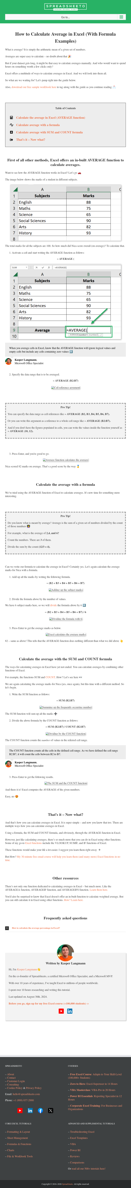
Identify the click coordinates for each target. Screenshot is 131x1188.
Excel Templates (79, 1138)
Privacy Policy (34, 1088)
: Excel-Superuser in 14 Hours (94, 1083)
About (10, 1074)
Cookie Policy (15, 1088)
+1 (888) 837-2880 (23, 1100)
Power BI (75, 1150)
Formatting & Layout (18, 1131)
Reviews (74, 1156)
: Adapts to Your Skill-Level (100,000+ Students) (95, 1075)
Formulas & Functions (19, 1144)
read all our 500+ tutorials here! (88, 1168)
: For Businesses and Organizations (95, 1107)
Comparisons (77, 1162)
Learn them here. (99, 889)
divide (53, 605)
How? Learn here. (73, 900)
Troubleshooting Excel (82, 1131)
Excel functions (33, 843)
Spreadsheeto (67, 1184)
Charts (10, 1150)
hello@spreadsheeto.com (26, 1094)
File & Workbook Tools (20, 1156)
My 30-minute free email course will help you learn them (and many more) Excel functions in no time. (62, 858)
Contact (11, 1077)
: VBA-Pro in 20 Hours (92, 1090)
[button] (65, 928)
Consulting (13, 1084)
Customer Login (16, 1081)
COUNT (50, 677)
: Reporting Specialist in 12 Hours (95, 1097)
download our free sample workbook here (34, 87)
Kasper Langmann (27, 969)
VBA (73, 1144)
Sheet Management (17, 1138)
